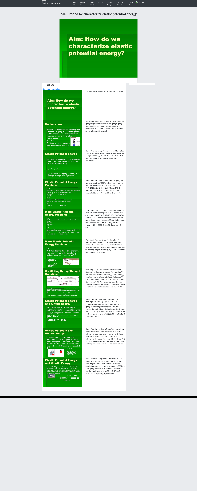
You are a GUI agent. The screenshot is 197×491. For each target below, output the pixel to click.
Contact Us (131, 3)
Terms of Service (120, 3)
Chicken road (83, 3)
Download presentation (51, 89)
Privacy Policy (109, 3)
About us (75, 3)
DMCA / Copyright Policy (96, 3)
